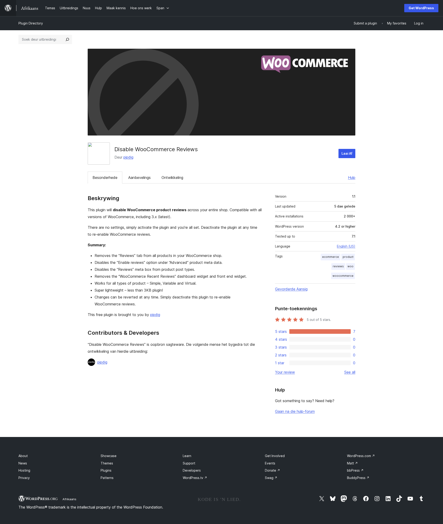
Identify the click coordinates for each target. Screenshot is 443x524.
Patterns (107, 478)
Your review (285, 372)
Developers (192, 470)
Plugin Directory (30, 23)
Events (270, 463)
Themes (107, 463)
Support (189, 463)
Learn (187, 456)
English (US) (346, 246)
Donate (272, 470)
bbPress (355, 470)
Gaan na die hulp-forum (295, 411)
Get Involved (275, 456)
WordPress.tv (195, 478)
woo (350, 266)
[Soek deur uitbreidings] (67, 39)
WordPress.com (361, 456)
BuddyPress (358, 478)
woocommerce (342, 275)
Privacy (24, 478)
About (23, 456)
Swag (271, 478)
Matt (352, 463)
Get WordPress (421, 8)
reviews (338, 266)
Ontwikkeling (172, 177)
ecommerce (330, 257)
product (348, 257)
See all (349, 372)
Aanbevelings (139, 177)
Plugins (106, 470)
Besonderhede (105, 177)
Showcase (109, 456)
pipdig (128, 157)
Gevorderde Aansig (291, 289)
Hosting (24, 470)
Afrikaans (69, 499)
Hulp (351, 177)
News (22, 463)
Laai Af (346, 153)
